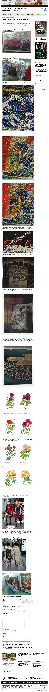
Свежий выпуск (4, 8)
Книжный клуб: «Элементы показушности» (37, 666)
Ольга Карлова (12, 606)
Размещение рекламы (5, 686)
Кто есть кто (11, 8)
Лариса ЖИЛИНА (18, 606)
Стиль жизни (6, 651)
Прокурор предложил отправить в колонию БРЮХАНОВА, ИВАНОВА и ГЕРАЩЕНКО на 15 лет (41, 70)
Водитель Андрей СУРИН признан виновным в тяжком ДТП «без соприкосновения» (40, 89)
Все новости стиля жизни (6, 671)
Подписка (25, 686)
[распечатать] (11, 610)
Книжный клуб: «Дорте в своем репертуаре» (38, 654)
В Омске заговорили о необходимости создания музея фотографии (23, 664)
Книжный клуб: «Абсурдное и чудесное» (7, 667)
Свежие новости (39, 62)
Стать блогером (20, 686)
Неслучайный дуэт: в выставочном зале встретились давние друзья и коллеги (15, 644)
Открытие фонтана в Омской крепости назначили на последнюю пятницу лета (24, 654)
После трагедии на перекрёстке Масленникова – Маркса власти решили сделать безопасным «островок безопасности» (40, 95)
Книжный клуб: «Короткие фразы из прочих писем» (40, 75)
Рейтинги (21, 8)
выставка (4, 606)
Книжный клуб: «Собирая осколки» (24, 661)
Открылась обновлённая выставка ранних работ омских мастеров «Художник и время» (17, 638)
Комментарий (4, 621)
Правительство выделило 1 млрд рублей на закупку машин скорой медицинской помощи (41, 65)
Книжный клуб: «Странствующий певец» (24, 658)
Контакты (15, 686)
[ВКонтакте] (14, 609)
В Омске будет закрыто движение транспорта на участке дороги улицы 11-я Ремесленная (40, 79)
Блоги (24, 8)
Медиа (8, 8)
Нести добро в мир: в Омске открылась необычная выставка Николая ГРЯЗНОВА (16, 641)
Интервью (15, 8)
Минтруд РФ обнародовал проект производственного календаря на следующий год (40, 84)
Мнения (18, 8)
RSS (28, 686)
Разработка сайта (40, 690)
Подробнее (22, 687)
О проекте (11, 686)
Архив (26, 8)
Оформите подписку (11, 677)
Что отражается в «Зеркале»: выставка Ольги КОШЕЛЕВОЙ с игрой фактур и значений (17, 647)
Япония (7, 606)
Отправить (4, 633)
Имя (3, 618)
